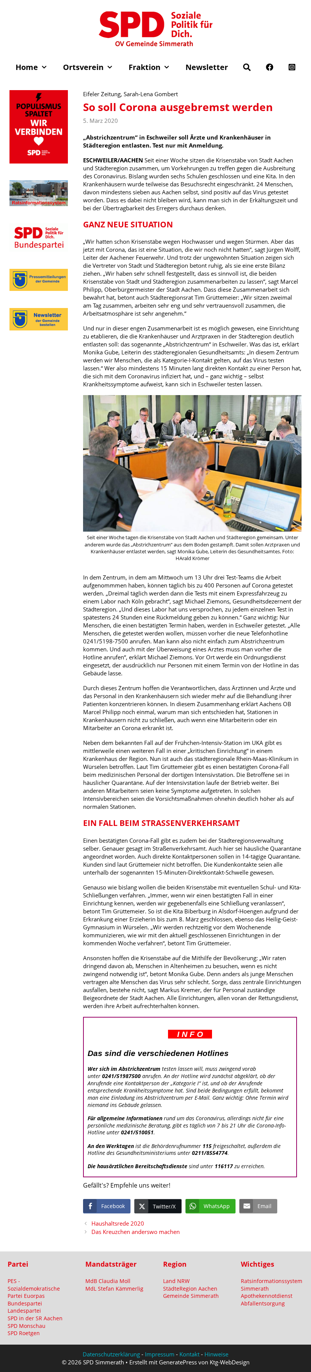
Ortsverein (83, 67)
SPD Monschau (27, 1325)
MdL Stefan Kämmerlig (114, 1288)
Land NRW (176, 1281)
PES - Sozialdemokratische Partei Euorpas (34, 1288)
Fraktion (144, 67)
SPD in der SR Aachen (35, 1318)
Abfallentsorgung (263, 1303)
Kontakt (189, 1354)
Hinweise (216, 1354)
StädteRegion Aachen (190, 1288)
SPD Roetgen (24, 1333)
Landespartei (24, 1310)
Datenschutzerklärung (111, 1354)
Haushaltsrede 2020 (117, 1223)
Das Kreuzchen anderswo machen (135, 1231)
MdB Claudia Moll (107, 1281)
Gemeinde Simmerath (191, 1295)
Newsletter (206, 67)
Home (27, 67)
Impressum (159, 1354)
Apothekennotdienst (266, 1295)
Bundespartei (25, 1303)
